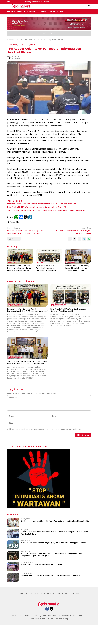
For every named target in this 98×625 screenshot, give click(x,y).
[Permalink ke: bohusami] (9, 57)
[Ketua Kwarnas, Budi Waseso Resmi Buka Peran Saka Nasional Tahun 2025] (13, 577)
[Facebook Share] (70, 239)
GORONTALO (12, 45)
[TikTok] (51, 609)
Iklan (21, 593)
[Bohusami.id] (20, 6)
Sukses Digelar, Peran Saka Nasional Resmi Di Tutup (41, 564)
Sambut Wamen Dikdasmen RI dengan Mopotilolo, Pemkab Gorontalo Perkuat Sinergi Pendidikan (46, 210)
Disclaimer (75, 593)
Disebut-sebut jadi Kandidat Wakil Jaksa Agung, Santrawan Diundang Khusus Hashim (55, 521)
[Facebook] (47, 609)
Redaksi (28, 593)
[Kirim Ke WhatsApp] (89, 239)
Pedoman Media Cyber (47, 593)
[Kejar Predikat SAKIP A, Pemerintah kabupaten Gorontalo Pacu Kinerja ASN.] (49, 256)
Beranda (82, 615)
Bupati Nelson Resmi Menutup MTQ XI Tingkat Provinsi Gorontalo (72, 230)
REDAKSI (28, 615)
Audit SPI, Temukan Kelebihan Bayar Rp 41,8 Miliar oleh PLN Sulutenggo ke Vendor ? (54, 543)
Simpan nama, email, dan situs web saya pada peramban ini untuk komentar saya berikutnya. (45, 429)
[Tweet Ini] (74, 239)
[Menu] (9, 6)
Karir (34, 593)
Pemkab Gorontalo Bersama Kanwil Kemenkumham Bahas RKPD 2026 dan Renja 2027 (42, 204)
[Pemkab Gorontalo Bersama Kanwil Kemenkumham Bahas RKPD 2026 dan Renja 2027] (20, 256)
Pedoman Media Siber (68, 615)
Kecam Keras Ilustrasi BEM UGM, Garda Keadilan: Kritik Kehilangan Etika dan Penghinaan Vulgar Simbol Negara (51, 554)
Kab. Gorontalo (23, 45)
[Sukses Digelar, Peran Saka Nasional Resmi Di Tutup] (13, 566)
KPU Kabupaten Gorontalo (40, 45)
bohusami (15, 56)
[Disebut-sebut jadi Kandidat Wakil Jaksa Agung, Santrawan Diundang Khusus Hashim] (13, 522)
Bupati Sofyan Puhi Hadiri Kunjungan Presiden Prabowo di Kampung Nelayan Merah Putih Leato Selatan (54, 533)
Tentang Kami (63, 593)
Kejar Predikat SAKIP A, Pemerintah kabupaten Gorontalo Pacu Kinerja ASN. (37, 207)
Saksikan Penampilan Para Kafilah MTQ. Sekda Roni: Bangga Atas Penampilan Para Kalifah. (25, 230)
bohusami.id (34, 619)
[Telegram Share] (84, 239)
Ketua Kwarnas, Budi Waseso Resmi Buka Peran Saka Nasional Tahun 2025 (51, 575)
